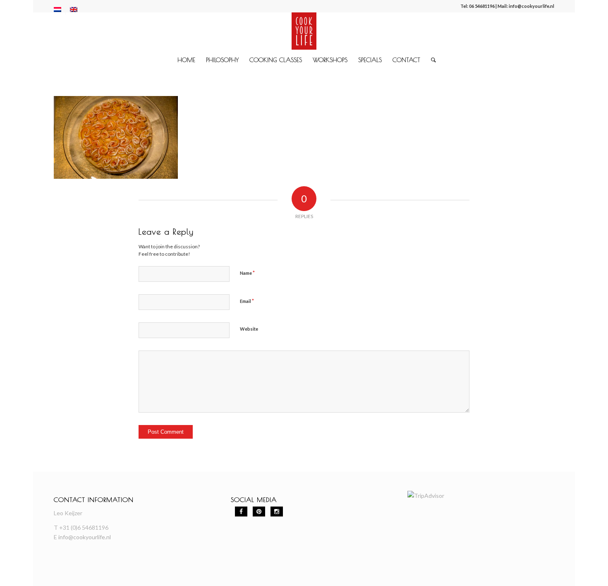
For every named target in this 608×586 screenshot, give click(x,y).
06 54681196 (482, 6)
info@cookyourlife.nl (531, 6)
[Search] (431, 60)
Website (249, 328)
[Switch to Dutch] (57, 9)
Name (247, 272)
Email (247, 301)
